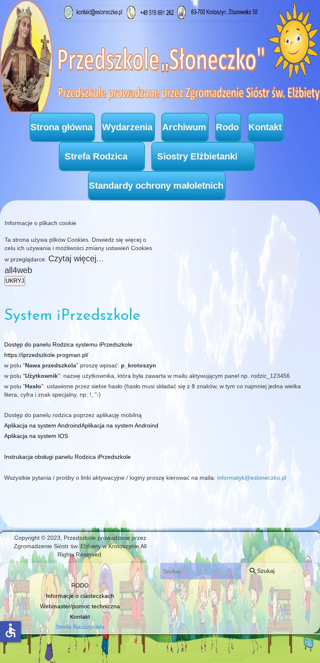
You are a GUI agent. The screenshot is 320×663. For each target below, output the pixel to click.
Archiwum (184, 127)
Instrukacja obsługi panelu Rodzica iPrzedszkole (67, 456)
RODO (80, 585)
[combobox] (200, 571)
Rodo (227, 127)
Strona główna (61, 127)
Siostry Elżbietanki (197, 156)
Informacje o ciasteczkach (80, 595)
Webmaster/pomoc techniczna (80, 606)
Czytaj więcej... (76, 258)
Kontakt (265, 127)
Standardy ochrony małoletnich (156, 185)
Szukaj (265, 570)
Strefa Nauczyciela (80, 626)
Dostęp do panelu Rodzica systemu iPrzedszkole (68, 344)
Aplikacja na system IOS (36, 436)
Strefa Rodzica (96, 156)
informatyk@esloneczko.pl (251, 477)
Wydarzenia (127, 127)
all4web (18, 270)
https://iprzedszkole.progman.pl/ (46, 355)
